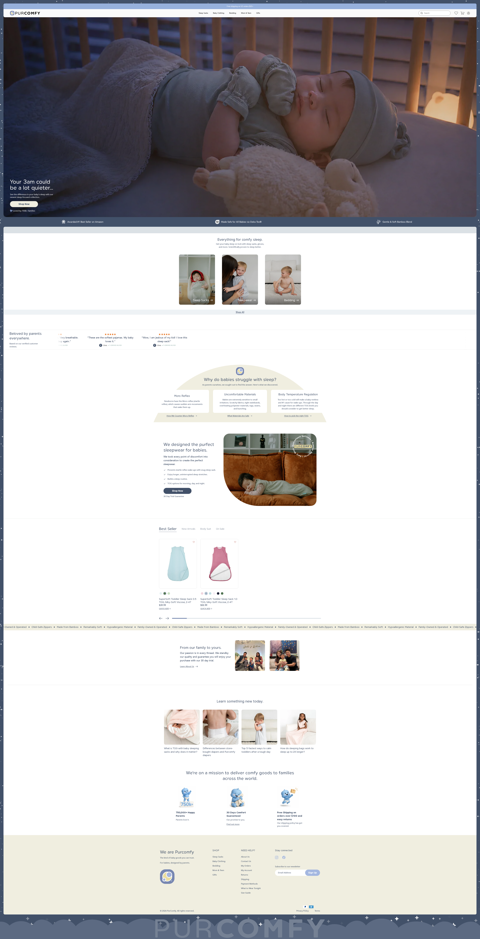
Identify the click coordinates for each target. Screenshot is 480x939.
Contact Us (246, 861)
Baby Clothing (218, 13)
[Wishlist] (456, 13)
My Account (246, 870)
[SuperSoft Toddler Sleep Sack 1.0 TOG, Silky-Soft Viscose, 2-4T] (219, 563)
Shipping (245, 879)
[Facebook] (284, 857)
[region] (240, 403)
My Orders (246, 865)
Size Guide (246, 892)
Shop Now (24, 204)
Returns (244, 874)
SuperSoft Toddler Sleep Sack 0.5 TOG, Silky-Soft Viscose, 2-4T (177, 601)
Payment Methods (249, 883)
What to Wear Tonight (251, 888)
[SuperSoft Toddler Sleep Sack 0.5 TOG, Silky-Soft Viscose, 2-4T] (178, 563)
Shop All (240, 312)
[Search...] (422, 13)
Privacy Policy (302, 910)
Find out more (233, 824)
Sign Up (312, 872)
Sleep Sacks (203, 13)
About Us (245, 856)
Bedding (232, 13)
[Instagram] (276, 857)
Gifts (258, 13)
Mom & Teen (246, 13)
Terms (317, 910)
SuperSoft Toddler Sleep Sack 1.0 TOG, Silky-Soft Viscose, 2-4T (218, 601)
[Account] (468, 13)
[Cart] (462, 13)
